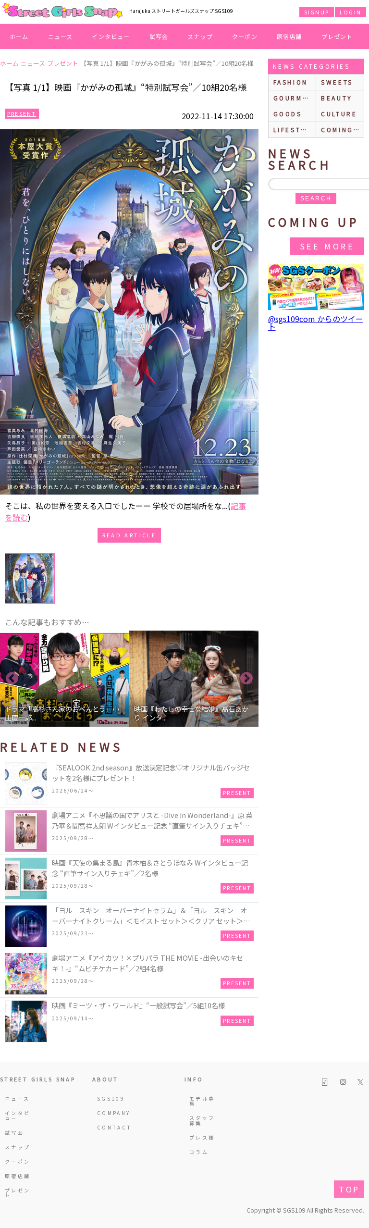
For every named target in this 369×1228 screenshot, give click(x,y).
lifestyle (294, 129)
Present (22, 113)
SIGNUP (316, 12)
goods (287, 114)
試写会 (159, 36)
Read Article (129, 535)
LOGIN (350, 12)
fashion (290, 82)
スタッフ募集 (202, 1120)
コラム (199, 1151)
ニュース (60, 36)
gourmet (293, 98)
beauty (337, 98)
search (316, 198)
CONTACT (110, 1127)
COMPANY (110, 1112)
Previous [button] (12, 678)
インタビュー (111, 36)
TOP (349, 1189)
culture (339, 114)
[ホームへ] (62, 11)
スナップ (200, 36)
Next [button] (246, 678)
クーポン (245, 36)
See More (327, 246)
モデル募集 (202, 1101)
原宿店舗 (289, 36)
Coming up (342, 129)
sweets (337, 82)
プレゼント (337, 36)
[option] (64, 679)
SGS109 (110, 1098)
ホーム (19, 36)
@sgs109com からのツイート (315, 322)
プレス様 (202, 1137)
